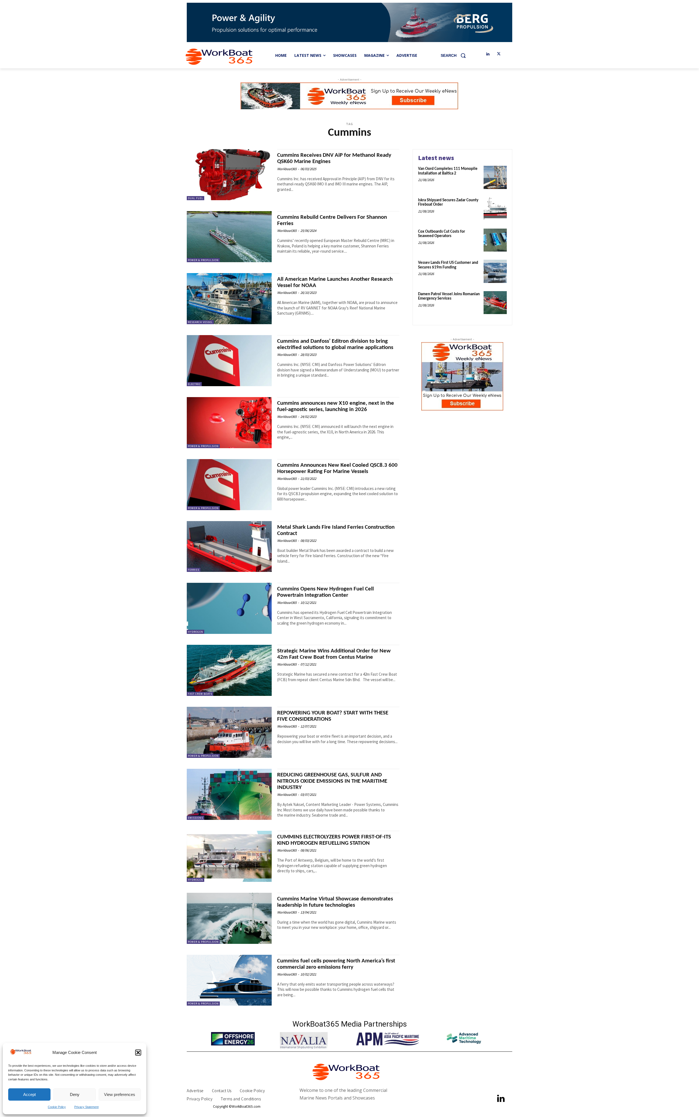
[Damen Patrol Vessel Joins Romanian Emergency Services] (495, 302)
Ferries (193, 570)
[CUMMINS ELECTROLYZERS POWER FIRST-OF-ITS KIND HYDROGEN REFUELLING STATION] (229, 856)
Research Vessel (200, 322)
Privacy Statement (86, 1107)
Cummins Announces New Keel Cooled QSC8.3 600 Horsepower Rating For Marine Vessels (337, 468)
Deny (74, 1094)
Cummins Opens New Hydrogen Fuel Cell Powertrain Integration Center (325, 592)
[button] (138, 1052)
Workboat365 (287, 169)
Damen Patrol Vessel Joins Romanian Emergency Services (449, 296)
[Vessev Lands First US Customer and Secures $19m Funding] (495, 271)
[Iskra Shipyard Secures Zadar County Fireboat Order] (495, 208)
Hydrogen (195, 632)
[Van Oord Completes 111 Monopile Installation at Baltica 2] (495, 177)
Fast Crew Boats (200, 694)
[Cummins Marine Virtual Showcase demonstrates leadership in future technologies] (229, 918)
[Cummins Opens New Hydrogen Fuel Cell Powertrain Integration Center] (229, 608)
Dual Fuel (195, 198)
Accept (29, 1094)
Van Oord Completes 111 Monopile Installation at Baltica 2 (448, 171)
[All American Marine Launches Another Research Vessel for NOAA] (229, 298)
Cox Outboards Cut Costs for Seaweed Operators (441, 234)
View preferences (119, 1094)
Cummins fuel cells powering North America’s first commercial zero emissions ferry (336, 964)
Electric (194, 384)
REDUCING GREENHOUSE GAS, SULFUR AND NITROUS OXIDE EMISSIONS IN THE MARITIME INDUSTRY (332, 781)
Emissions (195, 818)
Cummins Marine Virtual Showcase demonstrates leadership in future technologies (335, 902)
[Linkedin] (488, 54)
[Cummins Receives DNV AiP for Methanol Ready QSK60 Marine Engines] (229, 174)
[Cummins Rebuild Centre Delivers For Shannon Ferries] (229, 236)
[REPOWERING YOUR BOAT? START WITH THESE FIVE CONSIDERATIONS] (229, 732)
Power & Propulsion (203, 260)
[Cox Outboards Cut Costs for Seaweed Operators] (495, 240)
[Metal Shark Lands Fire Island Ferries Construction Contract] (229, 546)
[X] (498, 54)
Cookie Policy (57, 1107)
